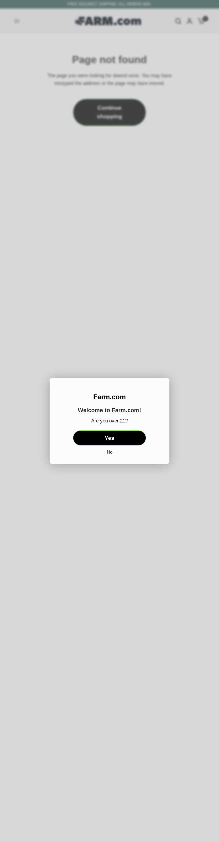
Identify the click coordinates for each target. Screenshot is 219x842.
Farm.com (109, 397)
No (109, 452)
